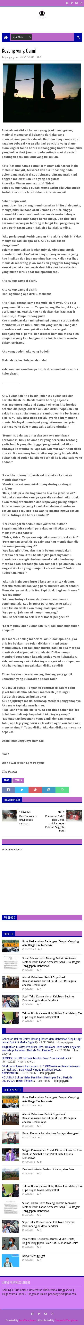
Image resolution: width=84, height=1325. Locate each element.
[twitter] (72, 3)
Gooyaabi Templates (66, 1320)
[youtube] (76, 3)
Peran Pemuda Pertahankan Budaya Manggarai (50, 1133)
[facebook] (67, 3)
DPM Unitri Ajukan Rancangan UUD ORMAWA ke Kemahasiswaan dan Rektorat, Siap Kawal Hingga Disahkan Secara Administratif (41, 1070)
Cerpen (18, 780)
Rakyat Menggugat (33, 1256)
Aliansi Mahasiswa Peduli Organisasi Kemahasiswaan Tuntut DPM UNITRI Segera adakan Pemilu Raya (49, 981)
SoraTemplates (27, 1320)
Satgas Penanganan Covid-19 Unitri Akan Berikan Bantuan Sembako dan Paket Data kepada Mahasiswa (52, 1154)
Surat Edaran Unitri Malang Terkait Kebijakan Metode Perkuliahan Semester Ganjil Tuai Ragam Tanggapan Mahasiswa (51, 962)
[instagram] (80, 3)
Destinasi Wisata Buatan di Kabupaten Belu (48, 1169)
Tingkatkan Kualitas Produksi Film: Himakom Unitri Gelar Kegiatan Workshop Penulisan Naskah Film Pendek (41, 1048)
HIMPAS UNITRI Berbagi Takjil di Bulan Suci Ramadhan (35, 1058)
